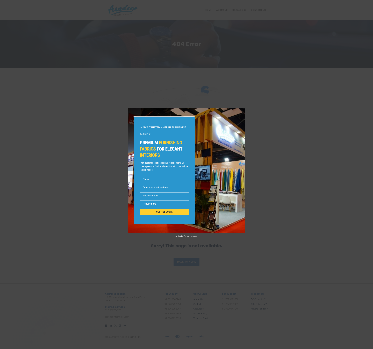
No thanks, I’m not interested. (186, 236)
